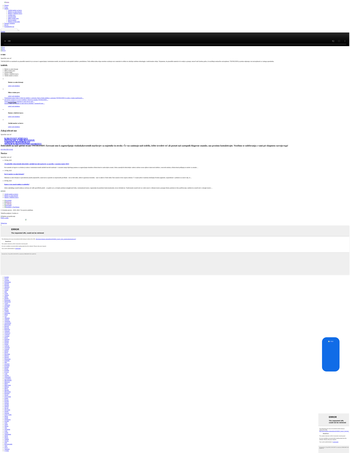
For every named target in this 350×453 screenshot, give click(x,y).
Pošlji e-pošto (4, 218)
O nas (6, 7)
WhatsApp (4, 223)
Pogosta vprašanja (9, 23)
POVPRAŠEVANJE (7, 149)
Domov (6, 5)
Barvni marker (12, 20)
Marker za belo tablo (14, 21)
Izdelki (6, 8)
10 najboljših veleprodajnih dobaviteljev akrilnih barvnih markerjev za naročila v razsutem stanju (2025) (36, 164)
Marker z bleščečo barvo (15, 13)
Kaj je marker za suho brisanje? (14, 174)
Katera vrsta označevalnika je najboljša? (16, 184)
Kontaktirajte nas (9, 26)
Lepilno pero (11, 15)
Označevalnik (12, 17)
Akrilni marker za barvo (15, 10)
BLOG (6, 25)
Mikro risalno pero (13, 18)
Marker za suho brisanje (15, 12)
